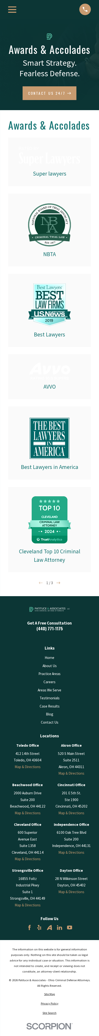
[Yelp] (39, 927)
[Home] (49, 609)
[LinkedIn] (59, 927)
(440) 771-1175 (50, 628)
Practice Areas (49, 673)
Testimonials (50, 698)
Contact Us (49, 722)
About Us (50, 665)
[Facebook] (29, 927)
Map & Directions (28, 766)
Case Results (50, 706)
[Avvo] (49, 927)
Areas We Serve (49, 690)
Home (49, 657)
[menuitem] (49, 994)
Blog (49, 714)
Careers (49, 682)
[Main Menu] (12, 10)
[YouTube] (69, 927)
